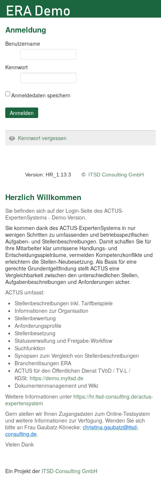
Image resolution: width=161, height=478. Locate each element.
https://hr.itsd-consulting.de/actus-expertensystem (79, 400)
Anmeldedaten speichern (40, 95)
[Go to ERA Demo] (42, 10)
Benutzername (22, 43)
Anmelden (22, 113)
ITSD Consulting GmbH (116, 175)
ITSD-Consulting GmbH (69, 471)
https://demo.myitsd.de (56, 378)
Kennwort (16, 67)
